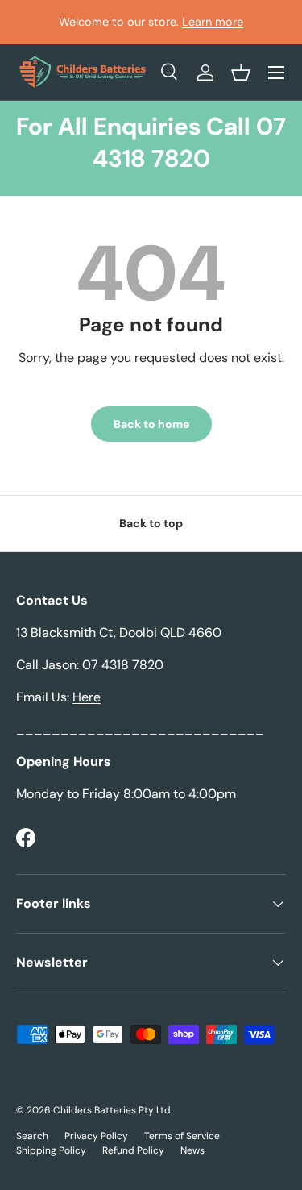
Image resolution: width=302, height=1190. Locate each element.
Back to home (151, 424)
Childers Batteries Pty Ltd (112, 1110)
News (192, 1150)
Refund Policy (133, 1150)
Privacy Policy (96, 1136)
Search (32, 1136)
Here (86, 697)
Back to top (151, 523)
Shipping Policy (51, 1150)
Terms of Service (182, 1136)
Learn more (212, 22)
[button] (241, 72)
